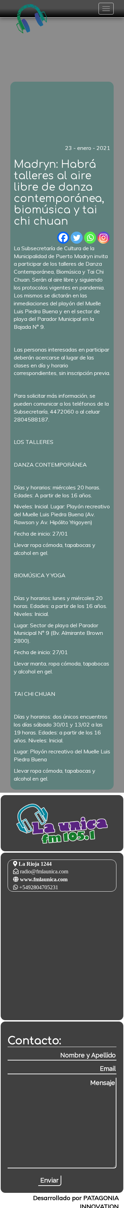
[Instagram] (103, 238)
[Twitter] (77, 238)
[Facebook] (63, 238)
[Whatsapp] (90, 238)
